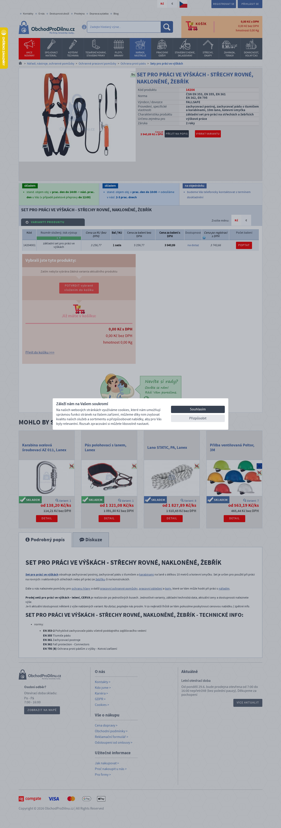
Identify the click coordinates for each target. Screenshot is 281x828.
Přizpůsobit (197, 418)
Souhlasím (198, 409)
